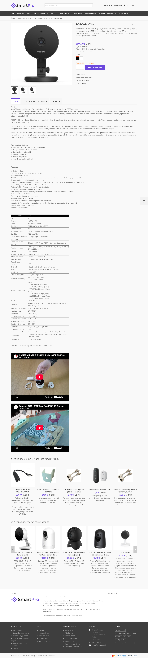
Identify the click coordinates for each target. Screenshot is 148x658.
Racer (53, 13)
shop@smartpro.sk (99, 645)
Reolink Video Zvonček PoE (99, 490)
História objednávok (72, 644)
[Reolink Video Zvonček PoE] (100, 475)
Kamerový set (120, 643)
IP (124, 637)
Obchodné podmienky (21, 633)
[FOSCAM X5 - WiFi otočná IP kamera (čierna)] (74, 538)
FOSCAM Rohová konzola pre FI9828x (48, 491)
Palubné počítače (23, 13)
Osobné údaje (70, 641)
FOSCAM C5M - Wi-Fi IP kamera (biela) (23, 554)
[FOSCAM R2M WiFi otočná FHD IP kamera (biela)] (132, 24)
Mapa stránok (44, 633)
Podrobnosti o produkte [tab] (35, 102)
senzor (131, 643)
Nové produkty (44, 636)
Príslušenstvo (89, 13)
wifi (129, 637)
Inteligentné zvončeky (106, 13)
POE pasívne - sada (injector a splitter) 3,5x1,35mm (74, 491)
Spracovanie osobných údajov (20, 640)
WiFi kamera (120, 630)
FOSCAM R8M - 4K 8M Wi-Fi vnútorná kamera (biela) (48, 554)
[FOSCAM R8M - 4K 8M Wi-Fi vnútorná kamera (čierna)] (100, 538)
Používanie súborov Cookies (19, 645)
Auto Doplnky (64, 13)
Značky (41, 630)
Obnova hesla (70, 636)
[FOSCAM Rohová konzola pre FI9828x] (48, 475)
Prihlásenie (69, 633)
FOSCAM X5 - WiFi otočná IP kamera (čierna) (74, 554)
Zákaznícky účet (71, 639)
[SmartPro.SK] (22, 5)
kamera (118, 637)
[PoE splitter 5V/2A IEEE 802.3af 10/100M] (23, 475)
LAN (117, 640)
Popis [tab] (15, 102)
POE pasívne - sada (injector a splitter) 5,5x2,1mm (125, 491)
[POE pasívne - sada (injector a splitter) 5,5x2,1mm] (125, 475)
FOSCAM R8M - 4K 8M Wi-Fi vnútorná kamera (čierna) (100, 554)
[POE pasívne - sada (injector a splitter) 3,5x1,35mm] (74, 475)
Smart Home (123, 13)
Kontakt (16, 649)
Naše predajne (18, 630)
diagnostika (131, 633)
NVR (123, 640)
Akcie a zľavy (43, 639)
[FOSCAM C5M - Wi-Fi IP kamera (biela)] (23, 538)
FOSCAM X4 (125, 553)
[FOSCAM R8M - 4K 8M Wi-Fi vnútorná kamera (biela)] (48, 538)
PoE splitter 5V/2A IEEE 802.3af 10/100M (23, 491)
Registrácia (69, 630)
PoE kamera (120, 633)
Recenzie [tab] (56, 102)
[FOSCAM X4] (135, 24)
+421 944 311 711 (98, 643)
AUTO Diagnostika (40, 13)
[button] (13, 549)
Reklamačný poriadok (21, 636)
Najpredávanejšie (45, 641)
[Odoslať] (91, 5)
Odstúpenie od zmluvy (73, 647)
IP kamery (77, 13)
